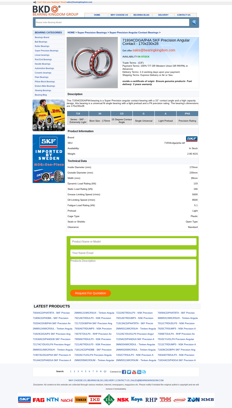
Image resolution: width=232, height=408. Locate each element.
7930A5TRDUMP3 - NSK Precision (93, 328)
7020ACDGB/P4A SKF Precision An (52, 323)
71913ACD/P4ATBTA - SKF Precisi (134, 323)
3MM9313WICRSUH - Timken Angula (178, 318)
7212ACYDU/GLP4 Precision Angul (135, 333)
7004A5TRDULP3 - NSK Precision (176, 355)
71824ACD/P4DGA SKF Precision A (177, 360)
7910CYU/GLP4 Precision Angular (176, 339)
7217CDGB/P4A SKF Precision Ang (93, 323)
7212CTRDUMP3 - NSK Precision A (177, 344)
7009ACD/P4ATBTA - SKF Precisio (176, 312)
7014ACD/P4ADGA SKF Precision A (52, 360)
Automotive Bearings (44, 68)
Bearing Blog (41, 95)
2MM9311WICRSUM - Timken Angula (136, 360)
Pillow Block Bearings (45, 81)
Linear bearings (42, 55)
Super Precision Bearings (46, 50)
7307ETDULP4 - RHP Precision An (93, 333)
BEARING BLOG (95, 380)
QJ (105, 371)
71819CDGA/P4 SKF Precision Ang (51, 333)
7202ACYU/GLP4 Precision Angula (93, 355)
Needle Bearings (42, 64)
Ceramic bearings (43, 73)
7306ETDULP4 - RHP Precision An (176, 333)
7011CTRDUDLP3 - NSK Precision (176, 323)
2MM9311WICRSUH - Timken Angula (136, 328)
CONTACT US (122, 380)
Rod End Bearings (43, 59)
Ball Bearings (41, 42)
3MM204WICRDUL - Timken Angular (135, 344)
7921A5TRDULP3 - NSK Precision (92, 318)
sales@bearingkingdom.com (79, 2)
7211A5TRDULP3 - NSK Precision (92, 344)
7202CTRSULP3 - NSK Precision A (134, 355)
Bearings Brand (42, 37)
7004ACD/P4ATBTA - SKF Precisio (51, 312)
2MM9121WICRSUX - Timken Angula (94, 312)
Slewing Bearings (43, 90)
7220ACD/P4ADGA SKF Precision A (135, 339)
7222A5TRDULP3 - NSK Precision (134, 312)
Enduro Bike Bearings (45, 86)
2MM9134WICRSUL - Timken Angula (52, 328)
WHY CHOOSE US (77, 380)
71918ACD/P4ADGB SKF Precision (51, 339)
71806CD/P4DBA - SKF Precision (50, 318)
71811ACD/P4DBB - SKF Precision (93, 349)
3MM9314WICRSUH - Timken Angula (53, 349)
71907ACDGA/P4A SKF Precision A (52, 355)
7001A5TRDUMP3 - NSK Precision (134, 318)
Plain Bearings (41, 77)
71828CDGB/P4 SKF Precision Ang (176, 349)
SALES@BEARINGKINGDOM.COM (147, 380)
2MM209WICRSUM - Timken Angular (94, 360)
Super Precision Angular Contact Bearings (134, 32)
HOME (71, 32)
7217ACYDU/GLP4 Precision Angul (51, 344)
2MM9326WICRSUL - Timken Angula (136, 349)
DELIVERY (109, 380)
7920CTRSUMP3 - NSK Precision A (177, 328)
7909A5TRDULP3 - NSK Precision (92, 339)
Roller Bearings (42, 46)
